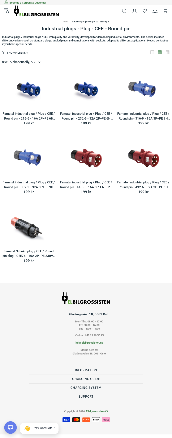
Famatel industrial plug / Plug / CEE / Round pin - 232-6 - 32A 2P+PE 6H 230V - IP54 (86, 116)
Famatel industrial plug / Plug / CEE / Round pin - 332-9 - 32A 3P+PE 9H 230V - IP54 (29, 184)
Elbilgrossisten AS (36, 11)
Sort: (5, 62)
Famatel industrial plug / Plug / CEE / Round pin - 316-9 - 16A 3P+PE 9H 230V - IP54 (143, 116)
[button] (10, 427)
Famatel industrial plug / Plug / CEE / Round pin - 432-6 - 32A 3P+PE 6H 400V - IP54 (143, 184)
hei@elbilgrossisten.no (89, 342)
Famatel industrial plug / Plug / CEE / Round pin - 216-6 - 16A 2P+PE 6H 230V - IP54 (29, 116)
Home (65, 22)
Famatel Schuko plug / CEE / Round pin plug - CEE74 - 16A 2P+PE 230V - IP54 (29, 253)
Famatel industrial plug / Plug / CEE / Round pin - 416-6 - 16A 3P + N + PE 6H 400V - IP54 (86, 184)
